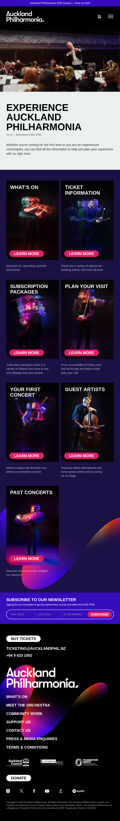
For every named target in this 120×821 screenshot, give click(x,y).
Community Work (24, 714)
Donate (18, 778)
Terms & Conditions (27, 747)
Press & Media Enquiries (31, 739)
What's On (16, 697)
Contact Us (18, 730)
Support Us (18, 722)
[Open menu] (111, 16)
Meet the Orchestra (28, 705)
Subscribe (100, 614)
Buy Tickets (23, 639)
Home (9, 134)
